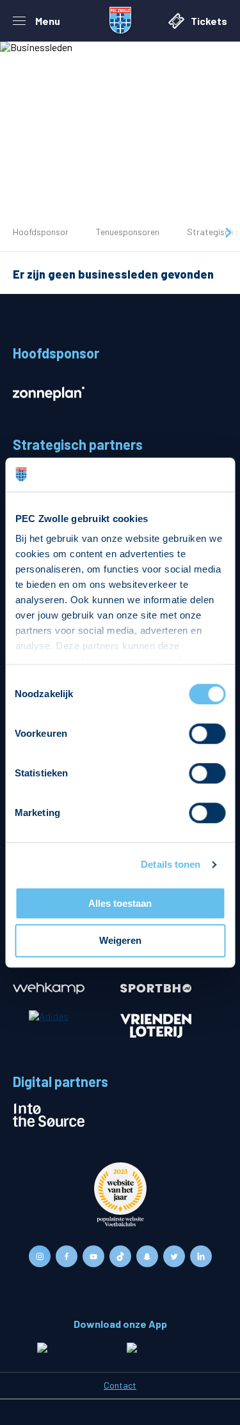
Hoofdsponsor (40, 231)
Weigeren (120, 941)
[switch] (207, 733)
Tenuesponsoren (127, 231)
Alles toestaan (120, 903)
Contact (120, 1385)
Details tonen (170, 864)
